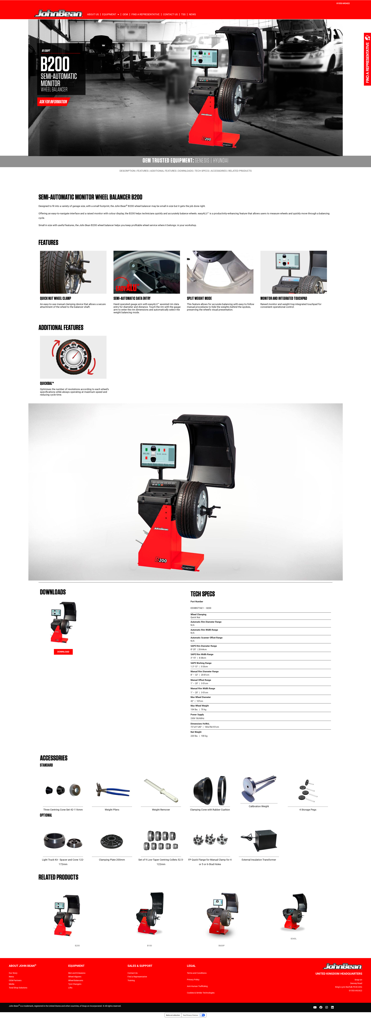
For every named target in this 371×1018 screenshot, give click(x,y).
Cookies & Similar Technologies (201, 993)
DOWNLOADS (185, 170)
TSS (183, 14)
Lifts (70, 988)
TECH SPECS (202, 170)
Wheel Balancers (75, 980)
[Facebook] (321, 1007)
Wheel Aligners (74, 976)
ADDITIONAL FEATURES (163, 170)
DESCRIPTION (127, 170)
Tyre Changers (74, 984)
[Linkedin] (332, 1007)
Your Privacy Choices (190, 1015)
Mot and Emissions (76, 973)
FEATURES (142, 170)
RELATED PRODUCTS (240, 170)
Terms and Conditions (197, 973)
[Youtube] (315, 1007)
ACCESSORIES (219, 170)
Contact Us (170, 14)
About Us (93, 14)
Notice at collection (173, 1015)
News (192, 14)
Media (11, 984)
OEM (125, 14)
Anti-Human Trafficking (197, 986)
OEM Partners (15, 980)
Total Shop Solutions (18, 988)
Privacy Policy (193, 979)
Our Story (13, 973)
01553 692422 (343, 3)
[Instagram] (327, 1007)
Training (131, 980)
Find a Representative (145, 14)
